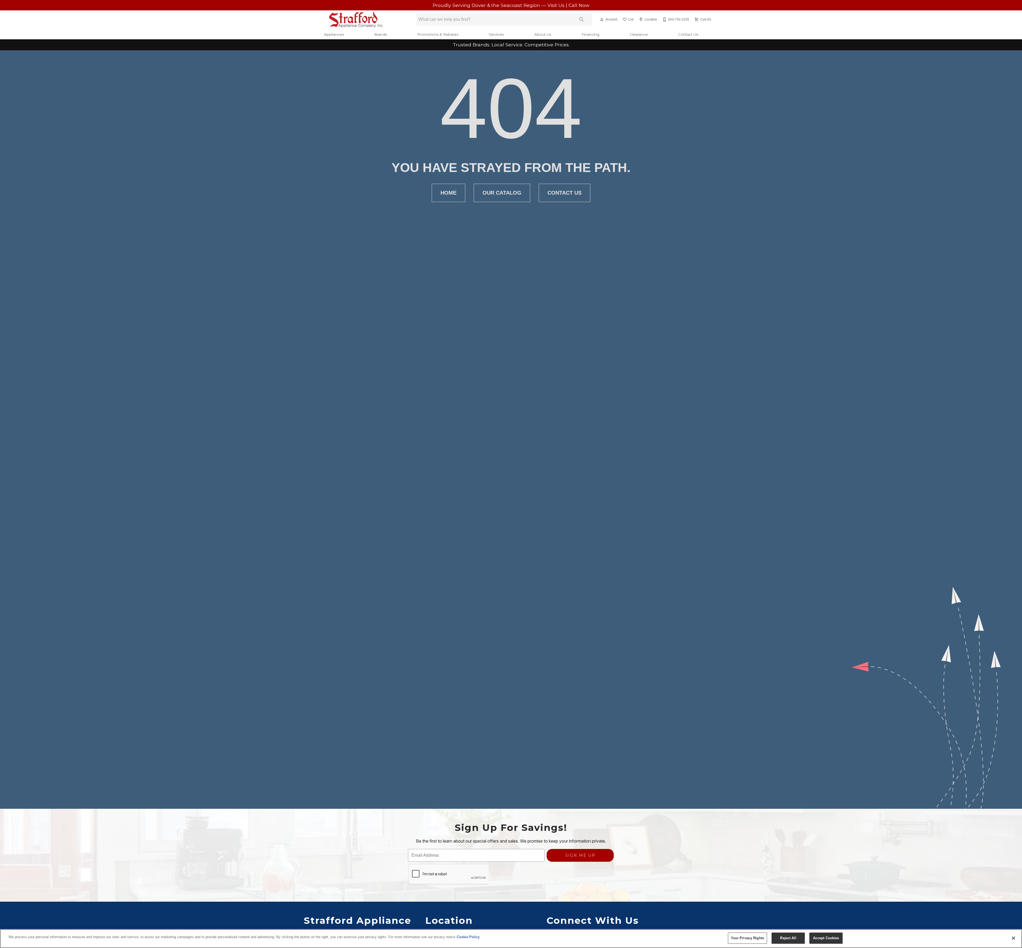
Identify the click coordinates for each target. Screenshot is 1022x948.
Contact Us (688, 34)
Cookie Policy (468, 937)
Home (448, 193)
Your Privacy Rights (747, 938)
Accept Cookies (826, 938)
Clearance (639, 34)
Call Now (578, 5)
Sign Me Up (580, 855)
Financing (590, 34)
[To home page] (356, 19)
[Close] (1013, 938)
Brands (380, 34)
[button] (602, 19)
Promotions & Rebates (437, 34)
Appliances (334, 34)
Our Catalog (502, 193)
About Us (542, 34)
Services (496, 34)
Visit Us (556, 5)
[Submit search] (581, 19)
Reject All (788, 938)
